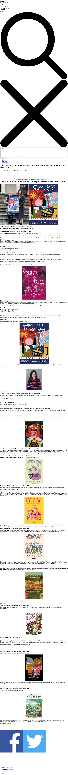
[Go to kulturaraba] (4, 10)
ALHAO (3, 398)
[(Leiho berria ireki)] (11, 752)
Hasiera (3, 169)
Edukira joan (4, 4)
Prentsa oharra (2, 603)
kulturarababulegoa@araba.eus (7, 767)
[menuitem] (3, 160)
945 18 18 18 (4, 769)
